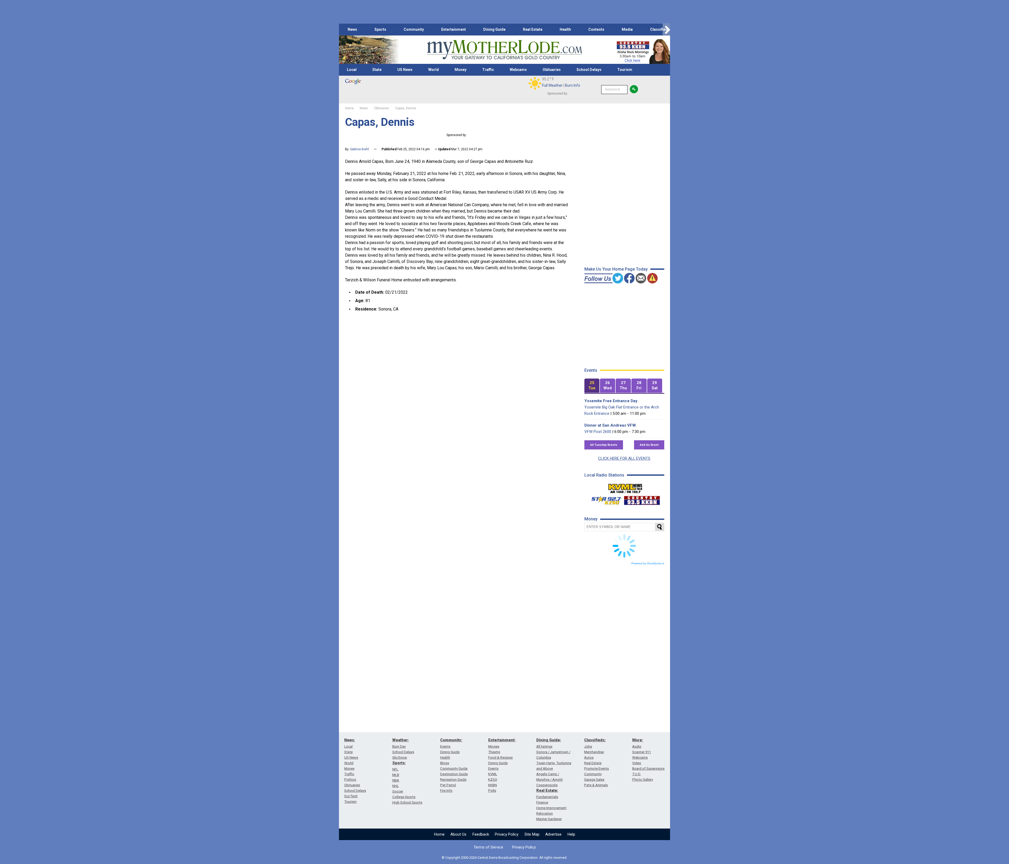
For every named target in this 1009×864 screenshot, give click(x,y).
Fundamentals (547, 797)
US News (405, 70)
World (433, 70)
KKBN (492, 785)
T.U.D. (636, 774)
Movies (493, 746)
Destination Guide (454, 774)
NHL (395, 786)
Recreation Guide (453, 780)
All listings (544, 746)
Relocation (544, 813)
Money (460, 70)
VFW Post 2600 (597, 431)
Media (627, 29)
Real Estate (532, 29)
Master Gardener (549, 819)
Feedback (480, 834)
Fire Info (446, 791)
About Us (458, 834)
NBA (395, 780)
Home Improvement (551, 808)
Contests (596, 29)
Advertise (553, 834)
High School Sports (407, 802)
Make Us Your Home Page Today (616, 269)
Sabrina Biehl (359, 149)
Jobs (588, 746)
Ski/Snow (399, 757)
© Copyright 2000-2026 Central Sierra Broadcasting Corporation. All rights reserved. (504, 858)
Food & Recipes (500, 757)
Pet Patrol (448, 785)
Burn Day (399, 746)
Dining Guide (494, 29)
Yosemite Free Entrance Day (610, 401)
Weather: (400, 740)
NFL (395, 769)
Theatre (494, 752)
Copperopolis (547, 785)
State (377, 70)
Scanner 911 (641, 752)
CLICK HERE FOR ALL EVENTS (624, 458)
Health (565, 29)
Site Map (531, 834)
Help (571, 834)
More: (637, 740)
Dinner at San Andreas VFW (610, 425)
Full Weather (552, 85)
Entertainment (453, 29)
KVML (492, 774)
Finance (542, 802)
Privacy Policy (506, 834)
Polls (492, 791)
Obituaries (552, 70)
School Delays (588, 70)
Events (445, 746)
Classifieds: (595, 740)
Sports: (399, 762)
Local (352, 70)
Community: (451, 740)
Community (414, 29)
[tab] (592, 386)
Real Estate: (547, 790)
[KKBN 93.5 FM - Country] (642, 499)
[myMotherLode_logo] (504, 50)
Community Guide (453, 768)
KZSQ (492, 780)
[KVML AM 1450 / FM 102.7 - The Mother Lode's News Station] (625, 487)
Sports (380, 29)
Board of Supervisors (648, 768)
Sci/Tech (351, 796)
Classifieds (660, 29)
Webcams (518, 70)
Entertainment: (502, 740)
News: (349, 740)
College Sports (403, 797)
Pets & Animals (596, 785)
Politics (350, 780)
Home (439, 834)
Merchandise (594, 752)
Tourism (624, 70)
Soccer (397, 791)
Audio (636, 746)
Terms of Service (488, 847)
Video (636, 763)
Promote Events (596, 768)
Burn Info (572, 85)
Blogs (444, 763)
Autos (589, 757)
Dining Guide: (548, 740)
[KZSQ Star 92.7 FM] (603, 499)
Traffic (488, 70)
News (352, 29)
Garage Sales (594, 780)
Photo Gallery (642, 780)
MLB (395, 775)
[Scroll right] (666, 29)
